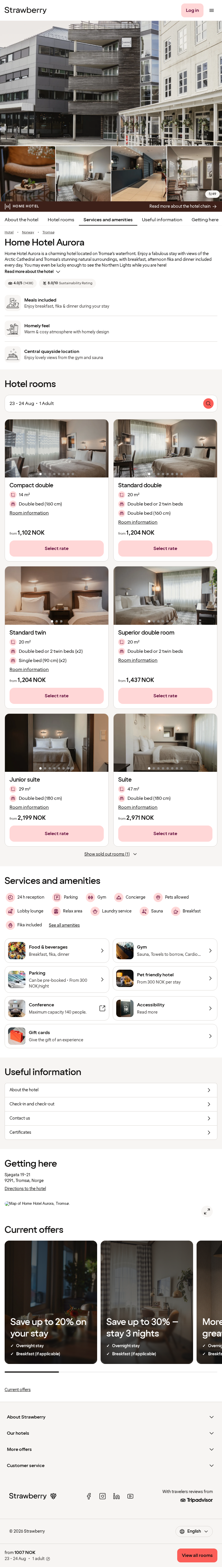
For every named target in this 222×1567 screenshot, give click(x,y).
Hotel (9, 232)
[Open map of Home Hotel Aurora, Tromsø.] (207, 1211)
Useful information (162, 220)
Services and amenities (108, 220)
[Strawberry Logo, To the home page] (26, 10)
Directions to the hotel (25, 1188)
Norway (28, 232)
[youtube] (130, 1496)
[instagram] (102, 1496)
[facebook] (88, 1496)
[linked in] (116, 1496)
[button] (56, 448)
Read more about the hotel (29, 271)
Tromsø (48, 232)
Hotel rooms (61, 220)
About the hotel (21, 220)
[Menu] (211, 10)
